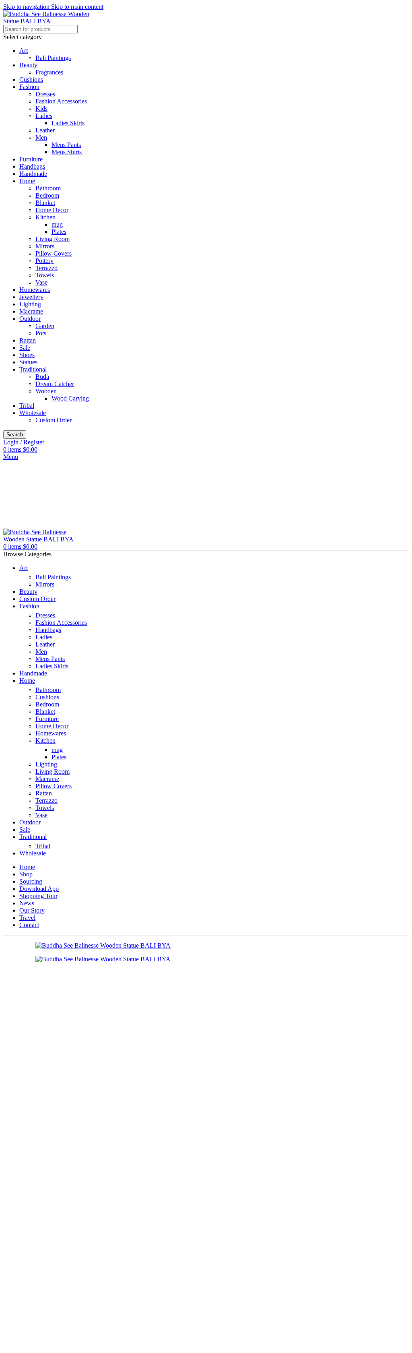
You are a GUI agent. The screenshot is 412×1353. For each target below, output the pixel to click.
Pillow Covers (53, 253)
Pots (40, 333)
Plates (59, 231)
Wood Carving (70, 398)
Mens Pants (66, 144)
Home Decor (51, 210)
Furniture (31, 159)
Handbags (32, 166)
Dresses (45, 94)
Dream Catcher (54, 383)
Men (41, 137)
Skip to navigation (27, 6)
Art (23, 50)
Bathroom (48, 188)
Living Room (52, 238)
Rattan (27, 340)
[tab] (34, 1244)
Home (27, 181)
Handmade (33, 173)
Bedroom (47, 195)
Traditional (33, 369)
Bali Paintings (53, 57)
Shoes (27, 354)
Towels (44, 275)
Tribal (26, 405)
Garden (44, 325)
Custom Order (53, 420)
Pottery (44, 260)
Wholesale (32, 412)
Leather (45, 130)
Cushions (31, 79)
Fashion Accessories (61, 101)
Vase (41, 282)
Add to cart (19, 1223)
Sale (24, 347)
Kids (41, 108)
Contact (50, 1223)
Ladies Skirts (68, 123)
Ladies (43, 115)
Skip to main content (77, 6)
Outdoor (30, 318)
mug (57, 224)
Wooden (46, 391)
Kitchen (45, 217)
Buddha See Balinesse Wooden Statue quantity (72, 1213)
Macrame (31, 311)
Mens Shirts (67, 152)
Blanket (45, 202)
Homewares (34, 289)
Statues (28, 362)
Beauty (28, 65)
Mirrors (44, 246)
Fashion (29, 86)
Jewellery (31, 296)
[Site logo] (53, 21)
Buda (42, 376)
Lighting (30, 304)
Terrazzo (46, 267)
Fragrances (49, 72)
